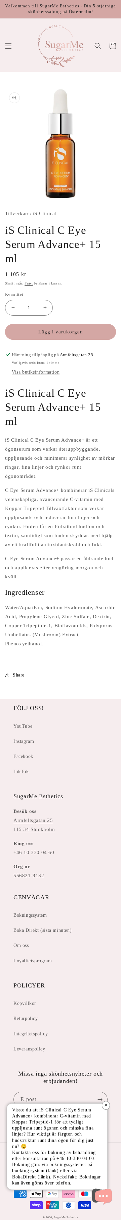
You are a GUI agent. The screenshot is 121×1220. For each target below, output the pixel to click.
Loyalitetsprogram (32, 960)
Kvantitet (14, 294)
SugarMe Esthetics (66, 1217)
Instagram (23, 741)
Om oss (21, 945)
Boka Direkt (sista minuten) (42, 930)
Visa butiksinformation (35, 372)
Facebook (23, 756)
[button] (8, 46)
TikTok (21, 771)
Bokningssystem (30, 915)
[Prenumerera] (99, 1099)
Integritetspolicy (30, 1033)
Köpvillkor (24, 1003)
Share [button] (19, 675)
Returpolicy (25, 1018)
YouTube (22, 726)
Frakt (29, 283)
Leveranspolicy (29, 1048)
